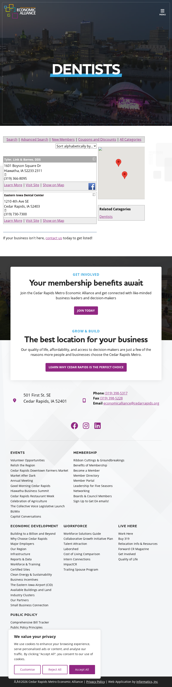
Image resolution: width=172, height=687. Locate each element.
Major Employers (22, 544)
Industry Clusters (22, 595)
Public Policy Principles (26, 627)
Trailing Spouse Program (81, 569)
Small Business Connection (29, 605)
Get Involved (127, 554)
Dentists (106, 216)
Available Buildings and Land (30, 590)
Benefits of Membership (90, 465)
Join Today (86, 310)
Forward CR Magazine (133, 549)
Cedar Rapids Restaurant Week (32, 496)
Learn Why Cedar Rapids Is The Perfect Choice (86, 367)
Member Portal (83, 481)
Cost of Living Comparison (82, 554)
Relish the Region (22, 465)
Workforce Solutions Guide (82, 534)
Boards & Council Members (92, 496)
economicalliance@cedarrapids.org (131, 403)
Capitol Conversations (25, 516)
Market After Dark (22, 476)
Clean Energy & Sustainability (31, 574)
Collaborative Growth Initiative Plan (88, 539)
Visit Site (32, 185)
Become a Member (86, 470)
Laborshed (71, 549)
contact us (54, 238)
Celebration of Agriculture (28, 501)
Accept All (82, 669)
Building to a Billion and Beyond (33, 534)
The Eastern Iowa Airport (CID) (31, 585)
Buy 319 (123, 539)
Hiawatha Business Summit (29, 491)
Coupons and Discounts (97, 139)
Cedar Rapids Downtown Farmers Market (39, 470)
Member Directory (86, 476)
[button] (118, 162)
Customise (27, 669)
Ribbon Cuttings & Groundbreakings (98, 460)
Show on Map (53, 185)
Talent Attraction (75, 544)
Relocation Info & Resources (138, 544)
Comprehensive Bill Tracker (29, 622)
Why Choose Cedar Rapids (28, 539)
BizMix (15, 511)
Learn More (13, 185)
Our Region (18, 549)
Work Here (125, 534)
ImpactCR (70, 564)
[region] (54, 654)
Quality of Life (128, 559)
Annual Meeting (21, 481)
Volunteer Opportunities (27, 460)
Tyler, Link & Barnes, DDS (22, 159)
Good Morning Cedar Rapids (30, 486)
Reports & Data (21, 559)
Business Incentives (24, 580)
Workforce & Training (25, 564)
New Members (63, 139)
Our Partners (19, 600)
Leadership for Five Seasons (93, 486)
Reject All (54, 669)
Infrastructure (20, 554)
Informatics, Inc (147, 682)
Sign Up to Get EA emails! (91, 501)
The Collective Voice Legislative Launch (37, 506)
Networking (81, 491)
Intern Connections (77, 559)
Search (12, 139)
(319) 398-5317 (116, 393)
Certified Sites (20, 569)
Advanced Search (34, 139)
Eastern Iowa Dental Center (24, 195)
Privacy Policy (95, 682)
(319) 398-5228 (111, 398)
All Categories (130, 139)
